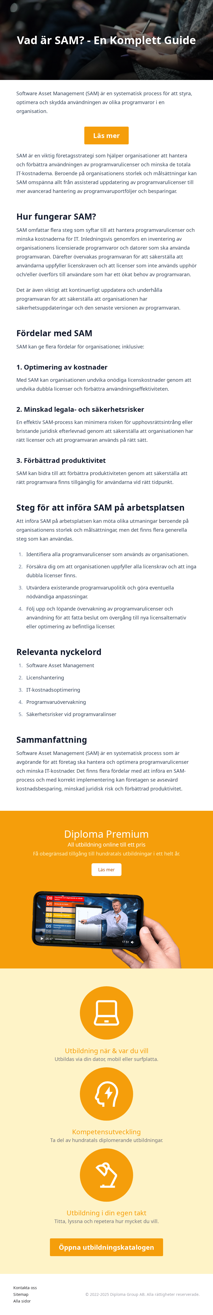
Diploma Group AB (127, 1294)
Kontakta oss (25, 1287)
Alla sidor (22, 1301)
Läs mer (106, 135)
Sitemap (21, 1294)
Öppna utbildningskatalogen (106, 1247)
